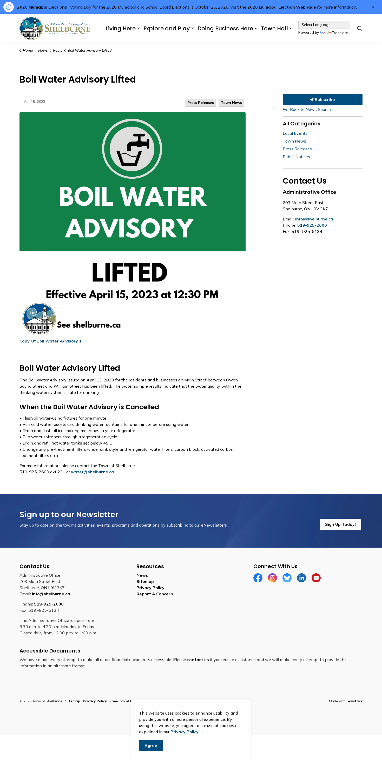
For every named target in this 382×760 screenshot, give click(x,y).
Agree (150, 745)
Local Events (295, 133)
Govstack (354, 701)
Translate (340, 33)
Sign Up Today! (340, 524)
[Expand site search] (360, 28)
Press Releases (200, 102)
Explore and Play (166, 28)
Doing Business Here (225, 28)
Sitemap (145, 581)
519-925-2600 (312, 225)
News (142, 575)
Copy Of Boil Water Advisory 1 (50, 341)
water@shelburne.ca (92, 471)
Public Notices (296, 156)
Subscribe (324, 99)
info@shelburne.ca (314, 218)
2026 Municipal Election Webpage (281, 7)
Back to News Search (310, 109)
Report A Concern (154, 593)
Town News (231, 102)
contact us (198, 659)
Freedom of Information (130, 701)
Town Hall (274, 28)
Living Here (121, 28)
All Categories (301, 123)
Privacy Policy (150, 587)
